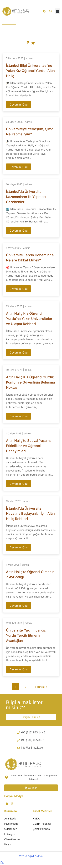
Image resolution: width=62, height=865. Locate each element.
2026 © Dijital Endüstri (31, 856)
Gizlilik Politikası (42, 823)
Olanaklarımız (12, 839)
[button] (57, 11)
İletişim (8, 844)
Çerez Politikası (41, 828)
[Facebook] (44, 11)
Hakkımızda (11, 823)
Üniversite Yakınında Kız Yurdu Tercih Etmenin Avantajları (26, 635)
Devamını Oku (18, 104)
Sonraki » (41, 686)
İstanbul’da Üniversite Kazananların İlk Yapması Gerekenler (26, 197)
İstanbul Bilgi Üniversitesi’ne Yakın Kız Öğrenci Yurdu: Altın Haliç (30, 70)
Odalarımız (10, 828)
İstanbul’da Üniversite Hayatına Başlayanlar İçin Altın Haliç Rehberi (30, 513)
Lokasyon (9, 834)
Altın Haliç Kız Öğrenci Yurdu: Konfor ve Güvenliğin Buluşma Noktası (30, 382)
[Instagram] (50, 11)
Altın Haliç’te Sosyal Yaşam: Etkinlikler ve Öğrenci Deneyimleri (28, 446)
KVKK (36, 818)
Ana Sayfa (10, 818)
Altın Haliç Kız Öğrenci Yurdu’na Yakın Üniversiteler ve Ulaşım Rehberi (29, 318)
